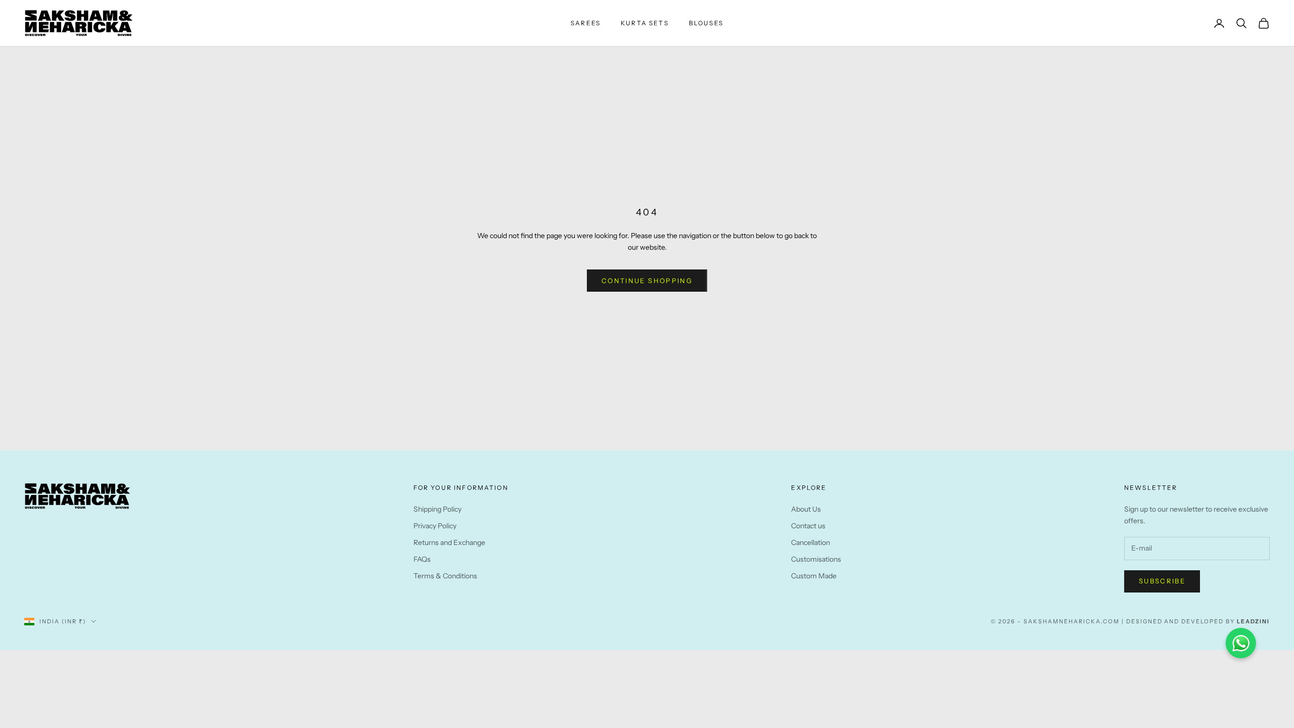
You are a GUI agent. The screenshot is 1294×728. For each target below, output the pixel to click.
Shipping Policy (437, 509)
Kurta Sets (645, 23)
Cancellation (810, 542)
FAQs (422, 559)
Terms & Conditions (445, 575)
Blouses (706, 23)
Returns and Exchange (449, 542)
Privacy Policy (434, 525)
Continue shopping (647, 281)
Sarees (585, 23)
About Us (806, 509)
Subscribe (1162, 581)
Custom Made (814, 575)
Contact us (808, 525)
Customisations (816, 559)
